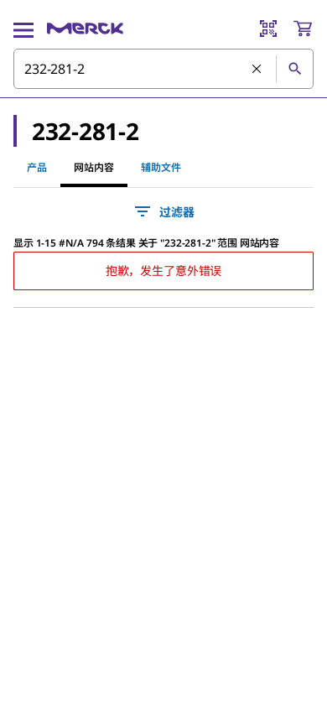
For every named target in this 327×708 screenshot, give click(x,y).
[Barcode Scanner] (268, 28)
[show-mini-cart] (303, 28)
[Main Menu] (23, 28)
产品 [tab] (37, 167)
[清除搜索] (257, 70)
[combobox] (163, 68)
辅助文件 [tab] (161, 167)
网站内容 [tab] (94, 167)
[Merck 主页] (85, 28)
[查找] (294, 68)
